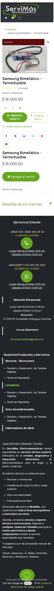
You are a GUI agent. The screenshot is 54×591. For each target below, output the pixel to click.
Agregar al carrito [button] (22, 177)
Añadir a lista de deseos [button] (19, 126)
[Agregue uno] (20, 108)
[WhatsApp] (33, 136)
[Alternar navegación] (20, 18)
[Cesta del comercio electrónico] (6, 18)
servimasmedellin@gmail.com (27, 339)
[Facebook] (6, 136)
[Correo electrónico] (6, 144)
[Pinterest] (42, 136)
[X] (15, 136)
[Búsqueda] (48, 42)
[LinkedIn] (24, 136)
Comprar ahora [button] (38, 117)
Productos (10, 29)
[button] (14, 117)
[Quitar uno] (5, 108)
